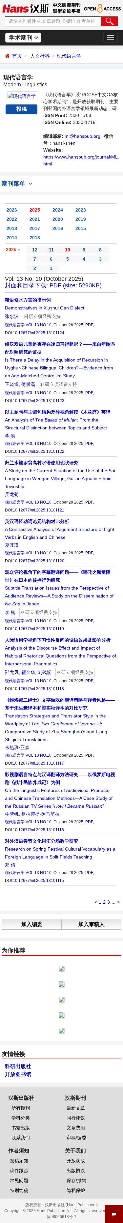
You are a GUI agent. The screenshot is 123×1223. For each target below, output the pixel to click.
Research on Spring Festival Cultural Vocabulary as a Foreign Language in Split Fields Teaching (60, 848)
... (113, 902)
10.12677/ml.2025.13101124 (38, 333)
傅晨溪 (28, 384)
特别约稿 (19, 1190)
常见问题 (19, 1180)
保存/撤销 (76, 1180)
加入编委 (31, 924)
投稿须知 (19, 1160)
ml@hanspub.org (82, 136)
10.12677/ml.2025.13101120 (38, 561)
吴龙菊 (12, 494)
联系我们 (20, 1137)
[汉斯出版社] (26, 8)
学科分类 (20, 1118)
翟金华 (28, 672)
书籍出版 (20, 1127)
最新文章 (76, 1108)
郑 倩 (10, 864)
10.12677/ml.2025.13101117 (38, 763)
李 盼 (10, 435)
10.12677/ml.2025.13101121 (38, 510)
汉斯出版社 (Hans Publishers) (71, 1205)
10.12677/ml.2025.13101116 (38, 830)
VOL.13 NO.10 (38, 325)
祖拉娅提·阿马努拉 (40, 814)
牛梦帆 (12, 814)
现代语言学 (69, 56)
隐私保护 (76, 1190)
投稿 (21, 109)
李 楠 (10, 612)
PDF (89, 325)
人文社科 (40, 56)
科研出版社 (18, 1066)
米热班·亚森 (17, 747)
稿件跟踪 (19, 1170)
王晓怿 (12, 384)
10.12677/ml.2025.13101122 (38, 451)
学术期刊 (21, 37)
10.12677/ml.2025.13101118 (38, 688)
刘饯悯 (44, 672)
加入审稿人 (91, 924)
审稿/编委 (76, 1137)
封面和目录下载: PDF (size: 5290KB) (53, 285)
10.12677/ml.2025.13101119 (38, 628)
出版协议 (76, 1170)
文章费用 (76, 1127)
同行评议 (76, 1118)
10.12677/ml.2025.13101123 (38, 400)
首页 (17, 56)
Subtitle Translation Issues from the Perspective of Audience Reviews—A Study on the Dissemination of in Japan (59, 587)
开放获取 (76, 1160)
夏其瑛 (12, 545)
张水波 (12, 316)
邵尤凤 (12, 672)
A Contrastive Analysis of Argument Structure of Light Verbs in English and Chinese (59, 529)
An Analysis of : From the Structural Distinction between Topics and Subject (58, 419)
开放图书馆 (18, 1074)
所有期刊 (20, 1108)
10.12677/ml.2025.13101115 (38, 880)
